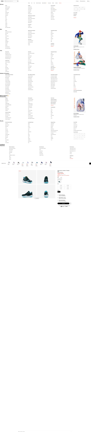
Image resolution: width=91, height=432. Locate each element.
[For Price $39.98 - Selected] (59, 181)
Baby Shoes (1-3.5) (7, 53)
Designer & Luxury (30, 103)
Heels (6, 17)
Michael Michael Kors (53, 134)
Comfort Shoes (7, 12)
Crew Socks (6, 116)
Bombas (52, 112)
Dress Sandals (29, 9)
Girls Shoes (29, 51)
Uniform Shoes (7, 71)
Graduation (52, 15)
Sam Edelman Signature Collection (78, 130)
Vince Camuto (7, 142)
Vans (28, 142)
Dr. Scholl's (6, 130)
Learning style (76, 45)
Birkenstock (52, 33)
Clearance (75, 17)
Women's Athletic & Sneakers (9, 74)
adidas (51, 53)
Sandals (6, 23)
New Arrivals (52, 17)
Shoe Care (29, 111)
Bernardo (52, 126)
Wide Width (75, 14)
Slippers (6, 24)
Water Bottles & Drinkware (31, 118)
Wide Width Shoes (7, 46)
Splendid (52, 137)
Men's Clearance (41, 146)
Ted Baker (52, 138)
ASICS (74, 77)
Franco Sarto (6, 131)
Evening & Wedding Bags (8, 104)
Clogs (6, 37)
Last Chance (71, 158)
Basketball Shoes (30, 77)
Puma (51, 61)
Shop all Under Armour (60, 172)
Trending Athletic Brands (77, 74)
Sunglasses (29, 114)
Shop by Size (7, 51)
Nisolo (51, 135)
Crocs (51, 37)
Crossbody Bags (7, 103)
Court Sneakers (30, 17)
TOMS (6, 141)
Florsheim (52, 38)
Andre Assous (52, 123)
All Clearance (71, 155)
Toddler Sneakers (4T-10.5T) (54, 78)
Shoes (6, 5)
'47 (51, 108)
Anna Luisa (75, 123)
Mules (6, 20)
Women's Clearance (11, 146)
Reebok (74, 85)
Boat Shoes (6, 33)
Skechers (52, 62)
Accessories (52, 43)
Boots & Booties (7, 8)
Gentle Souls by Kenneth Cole (54, 130)
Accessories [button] (29, 24)
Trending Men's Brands (54, 30)
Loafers (6, 19)
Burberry (52, 127)
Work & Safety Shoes (7, 27)
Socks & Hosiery (30, 27)
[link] (9, 163)
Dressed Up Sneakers (30, 40)
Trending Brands (53, 107)
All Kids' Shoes (7, 60)
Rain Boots (6, 42)
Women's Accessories (54, 100)
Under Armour (29, 141)
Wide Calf (75, 15)
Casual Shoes (6, 9)
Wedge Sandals (30, 13)
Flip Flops (29, 12)
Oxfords (29, 44)
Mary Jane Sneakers (7, 84)
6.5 (82, 7)
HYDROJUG (52, 115)
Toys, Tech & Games (30, 115)
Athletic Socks (7, 113)
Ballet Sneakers (7, 77)
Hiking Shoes (6, 41)
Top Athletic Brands (30, 122)
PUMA (74, 84)
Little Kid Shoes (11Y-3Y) (73, 149)
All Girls (71, 153)
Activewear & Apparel (30, 99)
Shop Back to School (76, 49)
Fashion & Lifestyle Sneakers (31, 18)
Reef (51, 41)
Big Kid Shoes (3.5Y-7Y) (8, 57)
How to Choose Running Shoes (78, 90)
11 (74, 10)
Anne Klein (6, 123)
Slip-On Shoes (29, 70)
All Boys (71, 152)
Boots (6, 34)
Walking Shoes (29, 22)
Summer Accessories (53, 99)
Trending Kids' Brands (54, 51)
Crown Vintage (75, 126)
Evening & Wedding (30, 104)
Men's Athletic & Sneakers (31, 74)
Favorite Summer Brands (8, 122)
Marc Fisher (6, 135)
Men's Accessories (53, 102)
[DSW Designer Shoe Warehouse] (2, 1)
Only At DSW (75, 122)
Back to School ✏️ (53, 8)
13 (79, 10)
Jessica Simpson (7, 134)
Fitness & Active (30, 106)
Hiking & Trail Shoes (7, 81)
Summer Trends (52, 19)
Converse (29, 127)
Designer (52, 12)
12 (77, 10)
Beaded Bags (6, 100)
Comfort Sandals (30, 8)
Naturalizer (6, 137)
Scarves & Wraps (30, 110)
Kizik (28, 130)
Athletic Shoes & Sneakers (31, 15)
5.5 (79, 7)
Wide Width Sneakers (7, 93)
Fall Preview (52, 13)
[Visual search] (17, 1)
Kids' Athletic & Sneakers (54, 74)
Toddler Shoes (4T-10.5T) (8, 54)
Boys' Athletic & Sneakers (54, 77)
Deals (70, 157)
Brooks (51, 34)
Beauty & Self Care (30, 100)
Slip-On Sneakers (30, 21)
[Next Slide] (90, 163)
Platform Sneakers (7, 85)
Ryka (28, 137)
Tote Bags (6, 110)
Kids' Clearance (72, 146)
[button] (70, 203)
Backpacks (6, 99)
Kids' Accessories (53, 103)
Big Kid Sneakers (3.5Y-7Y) (54, 81)
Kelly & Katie (75, 127)
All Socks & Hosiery (8, 112)
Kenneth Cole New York (53, 131)
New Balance (52, 58)
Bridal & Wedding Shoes (53, 9)
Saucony (29, 138)
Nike (51, 116)
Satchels (6, 107)
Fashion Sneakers (53, 84)
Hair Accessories (30, 107)
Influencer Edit (52, 16)
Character (6, 64)
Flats (5, 16)
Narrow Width (75, 12)
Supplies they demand (77, 67)
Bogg (51, 111)
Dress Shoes (6, 13)
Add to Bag (63, 203)
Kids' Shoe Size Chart (7, 58)
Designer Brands (53, 122)
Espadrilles (6, 15)
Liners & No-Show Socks (8, 117)
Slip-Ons (6, 45)
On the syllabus (76, 113)
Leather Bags (6, 106)
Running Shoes (30, 19)
